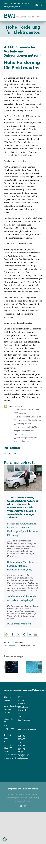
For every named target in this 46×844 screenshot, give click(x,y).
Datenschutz (30, 788)
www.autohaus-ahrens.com (19, 624)
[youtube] (37, 5)
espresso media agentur (23, 801)
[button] (6, 634)
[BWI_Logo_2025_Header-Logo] (19, 14)
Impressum (14, 788)
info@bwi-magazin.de (12, 7)
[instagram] (41, 5)
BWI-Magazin (12, 642)
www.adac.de (10, 453)
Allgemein (12, 645)
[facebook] (32, 5)
